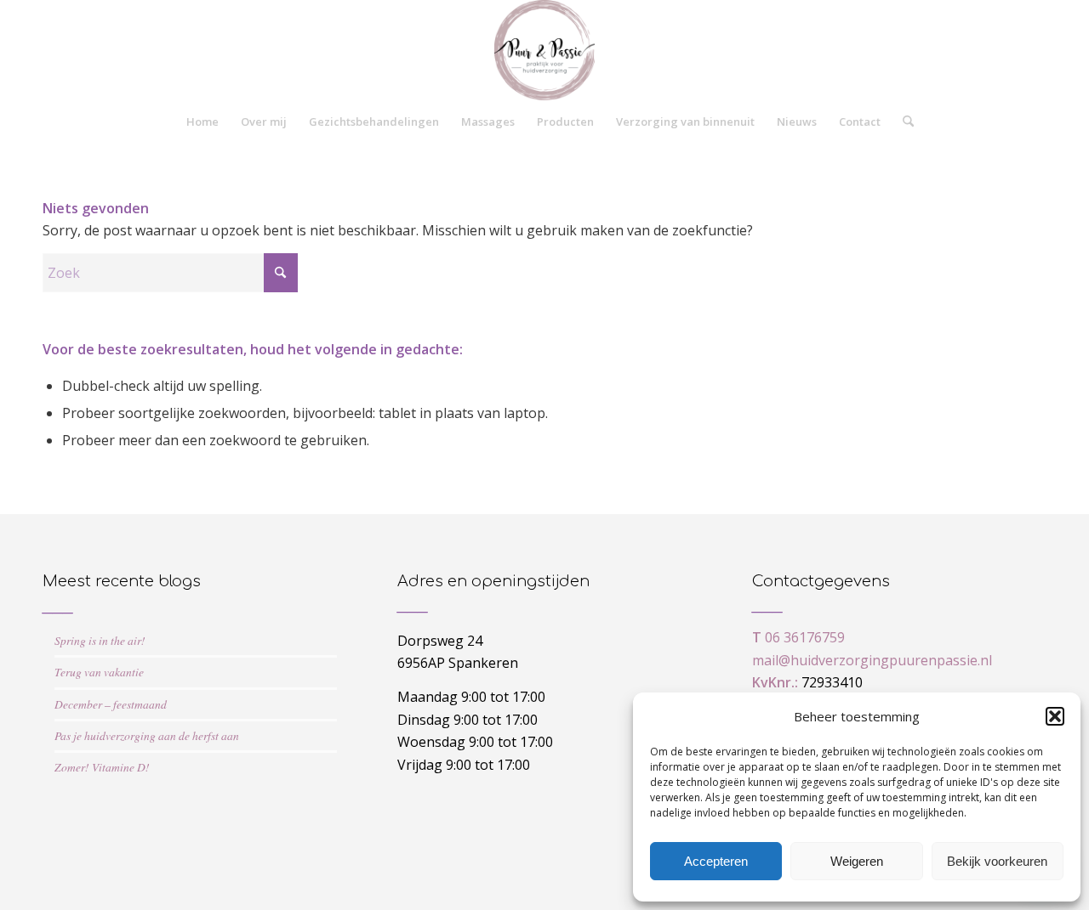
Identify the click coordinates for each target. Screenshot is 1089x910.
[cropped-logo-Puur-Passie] (544, 50)
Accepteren (716, 861)
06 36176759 (805, 637)
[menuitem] (202, 121)
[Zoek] (903, 121)
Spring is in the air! (99, 640)
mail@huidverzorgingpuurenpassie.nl (872, 660)
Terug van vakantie (99, 672)
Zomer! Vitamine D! (102, 767)
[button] (1054, 716)
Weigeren (856, 861)
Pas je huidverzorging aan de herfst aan (146, 735)
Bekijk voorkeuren (997, 861)
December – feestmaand (110, 704)
